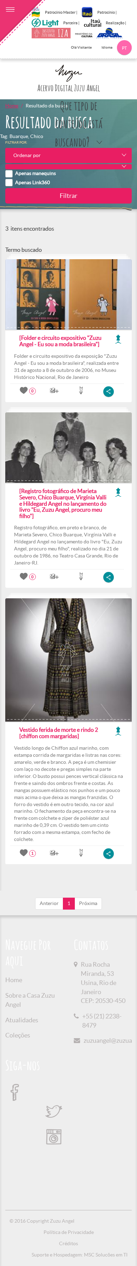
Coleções (17, 1035)
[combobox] (68, 155)
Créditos (68, 1243)
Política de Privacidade (69, 1232)
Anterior (49, 903)
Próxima (88, 903)
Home (11, 105)
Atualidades (21, 1020)
